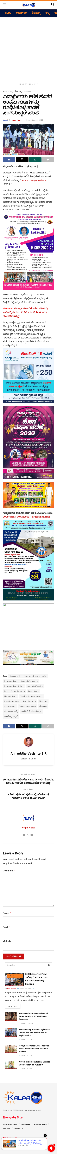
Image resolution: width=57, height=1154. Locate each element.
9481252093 (23, 517)
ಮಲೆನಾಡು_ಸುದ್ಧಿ (11, 711)
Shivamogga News (27, 706)
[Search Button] (52, 4)
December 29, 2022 (34, 120)
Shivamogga (10, 706)
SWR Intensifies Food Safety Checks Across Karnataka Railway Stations (36, 979)
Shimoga (43, 701)
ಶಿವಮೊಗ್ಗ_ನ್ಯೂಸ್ (11, 716)
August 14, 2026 (26, 1056)
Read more (14, 1006)
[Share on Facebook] (9, 159)
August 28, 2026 (25, 988)
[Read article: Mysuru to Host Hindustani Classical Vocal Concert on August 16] (11, 1065)
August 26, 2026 (26, 1023)
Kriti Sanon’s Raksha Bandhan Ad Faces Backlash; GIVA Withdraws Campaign (33, 1016)
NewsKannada (29, 701)
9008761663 (9, 517)
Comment (9, 871)
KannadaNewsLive (29, 681)
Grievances (25, 1124)
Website (7, 942)
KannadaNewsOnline (14, 686)
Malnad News (10, 696)
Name (7, 913)
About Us (6, 1128)
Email (7, 928)
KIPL (39, 1110)
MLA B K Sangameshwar (34, 181)
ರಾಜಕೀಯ (21, 13)
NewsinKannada (11, 701)
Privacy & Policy (40, 1124)
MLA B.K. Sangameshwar (31, 696)
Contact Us (18, 1128)
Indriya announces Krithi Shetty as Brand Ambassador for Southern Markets (34, 1048)
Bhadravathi (15, 676)
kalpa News (16, 120)
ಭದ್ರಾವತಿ (27, 91)
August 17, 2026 (26, 1039)
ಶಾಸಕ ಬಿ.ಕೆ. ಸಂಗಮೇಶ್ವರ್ (31, 711)
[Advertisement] (28, 48)
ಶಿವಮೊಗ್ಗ (36, 13)
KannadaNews (11, 681)
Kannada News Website (35, 676)
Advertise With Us (10, 1124)
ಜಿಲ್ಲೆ (47, 13)
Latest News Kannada (14, 691)
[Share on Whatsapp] (35, 159)
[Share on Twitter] (22, 159)
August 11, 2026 (26, 1069)
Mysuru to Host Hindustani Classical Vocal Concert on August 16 (34, 1063)
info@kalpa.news (41, 517)
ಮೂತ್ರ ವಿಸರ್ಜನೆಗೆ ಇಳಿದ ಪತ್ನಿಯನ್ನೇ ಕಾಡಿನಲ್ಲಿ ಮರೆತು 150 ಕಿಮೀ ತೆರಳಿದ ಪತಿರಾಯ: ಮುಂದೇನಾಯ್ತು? (26, 313)
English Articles (11, 976)
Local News (33, 691)
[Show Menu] (4, 4)
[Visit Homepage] (28, 5)
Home (8, 13)
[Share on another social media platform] (48, 159)
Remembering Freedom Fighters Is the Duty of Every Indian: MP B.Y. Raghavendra (34, 1032)
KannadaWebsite (35, 686)
